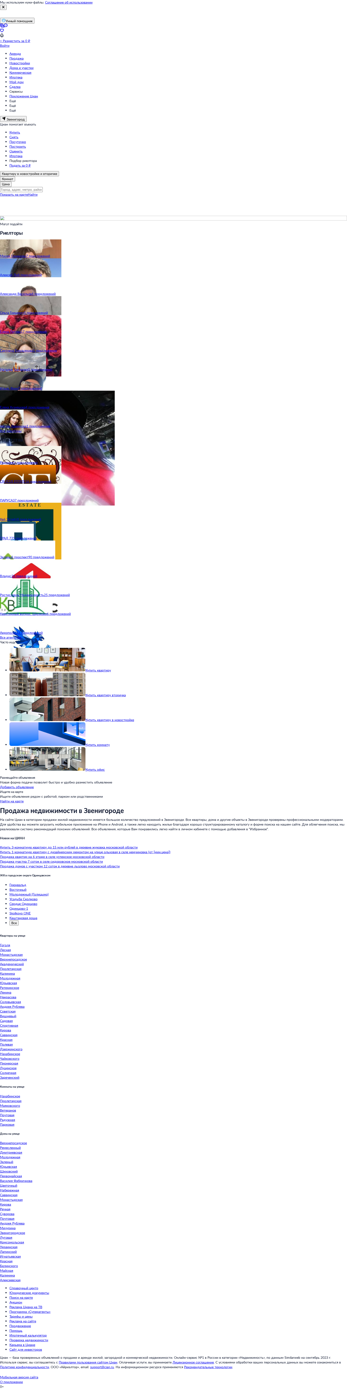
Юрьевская (8, 983)
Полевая (6, 1044)
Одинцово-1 (18, 908)
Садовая (6, 1020)
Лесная (5, 950)
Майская (6, 1270)
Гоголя (5, 945)
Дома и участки (21, 67)
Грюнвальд (17, 885)
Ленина (5, 992)
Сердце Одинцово (23, 903)
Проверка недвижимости (28, 1340)
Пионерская (9, 1063)
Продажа (16, 58)
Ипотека (15, 77)
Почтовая (7, 1115)
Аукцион (15, 1302)
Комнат (7, 179)
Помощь (15, 1330)
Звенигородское (12, 1232)
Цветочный (8, 1185)
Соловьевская (10, 1002)
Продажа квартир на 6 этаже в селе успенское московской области (52, 856)
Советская (8, 1011)
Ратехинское (9, 987)
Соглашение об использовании (69, 2)
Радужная (7, 1119)
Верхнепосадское (13, 959)
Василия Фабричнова (16, 1180)
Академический (12, 964)
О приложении (11, 1382)
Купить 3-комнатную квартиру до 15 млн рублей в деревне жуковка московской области (69, 847)
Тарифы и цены (21, 1316)
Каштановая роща (23, 918)
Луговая (6, 1237)
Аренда (15, 53)
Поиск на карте (21, 1297)
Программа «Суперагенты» (30, 1311)
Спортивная (9, 1025)
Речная (5, 1209)
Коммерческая (20, 72)
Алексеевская (10, 1280)
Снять (13, 137)
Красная (6, 1039)
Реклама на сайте (22, 1321)
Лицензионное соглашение (193, 1362)
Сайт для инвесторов (25, 1349)
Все (14, 923)
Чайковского (9, 1058)
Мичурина (8, 1228)
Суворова (7, 1214)
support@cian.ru (102, 1367)
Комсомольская (12, 1242)
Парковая (7, 1124)
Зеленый (6, 1162)
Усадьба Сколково (23, 899)
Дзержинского (11, 1049)
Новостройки (19, 63)
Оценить (16, 151)
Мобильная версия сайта (19, 1377)
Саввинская (8, 1035)
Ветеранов (8, 1110)
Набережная (9, 1190)
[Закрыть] (3, 7)
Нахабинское (10, 1053)
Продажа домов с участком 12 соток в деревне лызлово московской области (60, 866)
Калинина (7, 973)
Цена (6, 184)
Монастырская (11, 954)
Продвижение (20, 1326)
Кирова (5, 1030)
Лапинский (8, 1251)
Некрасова (8, 997)
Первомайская (11, 1176)
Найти (33, 194)
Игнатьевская (10, 1256)
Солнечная (8, 1072)
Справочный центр (23, 1288)
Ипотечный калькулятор (28, 1335)
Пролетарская (10, 968)
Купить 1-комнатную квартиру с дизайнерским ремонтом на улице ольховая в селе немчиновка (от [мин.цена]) (85, 852)
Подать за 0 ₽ (20, 165)
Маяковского (10, 1105)
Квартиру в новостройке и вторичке (29, 173)
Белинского (9, 1266)
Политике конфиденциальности (24, 1367)
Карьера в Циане (22, 1344)
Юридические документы (29, 1292)
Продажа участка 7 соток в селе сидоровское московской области (51, 861)
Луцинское (8, 1068)
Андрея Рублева (12, 1006)
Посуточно (17, 141)
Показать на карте (14, 194)
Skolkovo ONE (20, 913)
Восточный (17, 889)
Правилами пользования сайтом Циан (88, 1362)
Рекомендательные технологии (208, 1367)
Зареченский (9, 1077)
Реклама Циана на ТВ (25, 1307)
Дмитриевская (11, 1152)
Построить (17, 146)
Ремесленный (10, 1147)
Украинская (8, 1247)
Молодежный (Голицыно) (29, 894)
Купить (14, 132)
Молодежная (10, 978)
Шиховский (9, 1171)
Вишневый (8, 1016)
